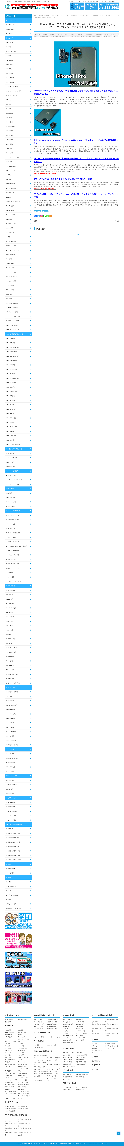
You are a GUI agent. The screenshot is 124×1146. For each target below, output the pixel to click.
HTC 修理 (9, 643)
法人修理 (8, 882)
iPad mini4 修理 (10, 466)
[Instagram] (41, 216)
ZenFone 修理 (10, 612)
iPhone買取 (9, 42)
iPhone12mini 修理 (11, 369)
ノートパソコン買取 (12, 86)
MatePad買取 (10, 206)
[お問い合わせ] (91, 6)
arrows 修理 (9, 621)
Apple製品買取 (10, 82)
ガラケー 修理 (10, 678)
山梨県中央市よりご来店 (13, 855)
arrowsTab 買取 (10, 192)
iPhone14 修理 (10, 343)
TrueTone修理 (10, 577)
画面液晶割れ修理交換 (12, 519)
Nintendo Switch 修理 (12, 758)
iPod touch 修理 (10, 497)
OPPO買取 (9, 148)
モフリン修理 (10, 771)
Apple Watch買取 (11, 51)
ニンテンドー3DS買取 (12, 250)
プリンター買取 (10, 285)
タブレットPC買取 (11, 95)
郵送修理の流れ (10, 29)
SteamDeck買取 (10, 263)
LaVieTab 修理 (10, 727)
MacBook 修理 (80, 1089)
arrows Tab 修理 (11, 714)
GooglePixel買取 (11, 126)
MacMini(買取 (9, 1034)
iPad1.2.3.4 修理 (38, 1026)
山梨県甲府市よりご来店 (13, 833)
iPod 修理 (9, 493)
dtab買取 (8, 197)
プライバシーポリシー (12, 904)
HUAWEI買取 (10, 135)
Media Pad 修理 (67, 1057)
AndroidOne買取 (11, 166)
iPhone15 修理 (10, 338)
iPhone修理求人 (10, 873)
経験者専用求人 (10, 868)
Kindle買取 (9, 219)
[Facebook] (35, 216)
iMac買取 (9, 69)
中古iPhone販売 (10, 802)
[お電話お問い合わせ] (109, 6)
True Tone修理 (38, 1080)
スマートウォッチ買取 (12, 157)
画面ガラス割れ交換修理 (13, 515)
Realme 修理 (10, 656)
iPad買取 (8, 47)
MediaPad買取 (10, 210)
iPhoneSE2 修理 (11, 374)
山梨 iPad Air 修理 (52, 1022)
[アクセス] (77, 6)
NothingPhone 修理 (12, 674)
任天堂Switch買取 (11, 241)
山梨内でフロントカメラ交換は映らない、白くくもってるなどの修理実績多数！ (81, 36)
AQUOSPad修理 (11, 731)
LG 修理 (8, 634)
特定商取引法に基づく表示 (14, 908)
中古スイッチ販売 (11, 820)
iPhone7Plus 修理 (11, 418)
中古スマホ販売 (10, 806)
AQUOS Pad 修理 (81, 1062)
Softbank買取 (10, 232)
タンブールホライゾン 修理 (14, 480)
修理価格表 (9, 33)
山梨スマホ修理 (10, 590)
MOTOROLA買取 (11, 170)
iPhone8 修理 (10, 413)
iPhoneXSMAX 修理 (12, 391)
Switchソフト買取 (11, 245)
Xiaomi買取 (9, 153)
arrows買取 (9, 144)
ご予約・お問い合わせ (12, 895)
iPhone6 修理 (10, 440)
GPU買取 (9, 104)
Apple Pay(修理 (51, 1076)
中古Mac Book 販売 (11, 811)
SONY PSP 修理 (80, 1077)
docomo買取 (9, 228)
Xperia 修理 (9, 594)
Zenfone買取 (10, 139)
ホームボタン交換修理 (12, 555)
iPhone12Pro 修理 (11, 360)
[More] (50, 216)
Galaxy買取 (9, 122)
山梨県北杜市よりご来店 (13, 851)
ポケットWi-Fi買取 (11, 281)
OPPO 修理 (9, 625)
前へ (37, 221)
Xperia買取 (9, 117)
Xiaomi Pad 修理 (11, 740)
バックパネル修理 (11, 559)
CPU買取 (8, 100)
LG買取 (8, 175)
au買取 (8, 237)
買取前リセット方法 (24, 1093)
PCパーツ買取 (10, 290)
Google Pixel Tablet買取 (13, 201)
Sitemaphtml (101, 1143)
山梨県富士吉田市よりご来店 (14, 859)
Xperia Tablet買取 (11, 188)
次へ (116, 221)
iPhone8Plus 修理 (11, 409)
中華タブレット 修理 (12, 745)
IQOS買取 (9, 294)
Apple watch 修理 (11, 475)
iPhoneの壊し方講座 (12, 325)
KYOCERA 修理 (10, 639)
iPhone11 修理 (10, 387)
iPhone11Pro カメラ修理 (54, 34)
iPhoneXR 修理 (10, 400)
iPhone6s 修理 (10, 431)
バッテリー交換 (10, 524)
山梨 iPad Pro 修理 (52, 1019)
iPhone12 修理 (10, 365)
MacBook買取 (10, 64)
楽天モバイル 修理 (11, 647)
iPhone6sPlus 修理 (11, 427)
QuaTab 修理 (10, 700)
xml (106, 1143)
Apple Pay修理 (10, 506)
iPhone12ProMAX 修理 (12, 356)
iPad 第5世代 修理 (52, 1024)
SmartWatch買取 (23, 1073)
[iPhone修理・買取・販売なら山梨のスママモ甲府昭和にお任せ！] (32, 6)
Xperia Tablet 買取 (10, 1064)
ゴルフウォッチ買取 (12, 312)
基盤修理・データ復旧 (12, 568)
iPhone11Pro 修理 (11, 382)
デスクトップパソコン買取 (14, 91)
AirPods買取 (9, 60)
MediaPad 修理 (10, 709)
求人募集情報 (96, 1061)
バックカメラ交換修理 (12, 541)
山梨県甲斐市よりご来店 (13, 837)
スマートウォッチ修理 (12, 484)
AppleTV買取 (10, 78)
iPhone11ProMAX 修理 (12, 378)
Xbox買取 (9, 259)
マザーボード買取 (11, 272)
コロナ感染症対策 (11, 886)
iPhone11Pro (44, 34)
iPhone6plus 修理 (11, 435)
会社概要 (8, 899)
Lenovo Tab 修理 (68, 1059)
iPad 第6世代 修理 (39, 1024)
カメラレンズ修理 (11, 537)
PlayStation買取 (10, 254)
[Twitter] (38, 216)
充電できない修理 (11, 528)
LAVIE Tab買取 (10, 184)
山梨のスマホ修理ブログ (13, 683)
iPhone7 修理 (10, 422)
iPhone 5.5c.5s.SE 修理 (13, 444)
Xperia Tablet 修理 (11, 705)
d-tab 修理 (9, 696)
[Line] (44, 216)
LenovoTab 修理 (11, 718)
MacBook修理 (10, 793)
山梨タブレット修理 (12, 692)
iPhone (38, 34)
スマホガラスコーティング (14, 581)
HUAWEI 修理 (10, 603)
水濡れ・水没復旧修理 (12, 563)
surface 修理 (9, 789)
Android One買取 (23, 1057)
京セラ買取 (9, 161)
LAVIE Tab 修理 (67, 1062)
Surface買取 (9, 113)
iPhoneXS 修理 (10, 396)
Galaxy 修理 (9, 599)
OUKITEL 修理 (10, 670)
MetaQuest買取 (10, 267)
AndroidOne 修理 (11, 652)
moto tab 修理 (10, 736)
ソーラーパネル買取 (12, 307)
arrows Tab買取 (22, 1064)
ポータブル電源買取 (12, 303)
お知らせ (62, 34)
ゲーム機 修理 (10, 753)
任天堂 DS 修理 (67, 1077)
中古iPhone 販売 (9, 1106)
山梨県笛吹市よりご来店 (13, 842)
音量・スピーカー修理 (12, 550)
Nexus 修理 (9, 661)
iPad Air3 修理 (10, 462)
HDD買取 (9, 108)
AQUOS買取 (9, 131)
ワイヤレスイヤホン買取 (13, 316)
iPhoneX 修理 (10, 404)
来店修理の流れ (10, 25)
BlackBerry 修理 (10, 665)
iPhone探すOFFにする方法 (14, 329)
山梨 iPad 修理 (38, 1019)
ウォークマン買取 (11, 223)
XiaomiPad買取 (10, 214)
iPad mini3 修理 (38, 1028)
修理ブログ (68, 34)
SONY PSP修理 (10, 767)
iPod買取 (8, 55)
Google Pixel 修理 (11, 608)
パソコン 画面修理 (11, 784)
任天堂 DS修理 (10, 762)
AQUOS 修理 (10, 616)
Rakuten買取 (21, 1062)
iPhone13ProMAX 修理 (12, 347)
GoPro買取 (9, 298)
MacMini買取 (10, 73)
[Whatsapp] (47, 216)
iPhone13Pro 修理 (11, 351)
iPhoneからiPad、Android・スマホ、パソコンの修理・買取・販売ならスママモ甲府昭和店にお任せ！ (94, 1)
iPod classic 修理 (11, 502)
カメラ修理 (45, 211)
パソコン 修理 (10, 780)
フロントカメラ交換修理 (13, 533)
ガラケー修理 (80, 1040)
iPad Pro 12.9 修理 (11, 457)
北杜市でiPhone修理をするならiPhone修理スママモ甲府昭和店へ (87, 34)
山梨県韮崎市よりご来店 (13, 846)
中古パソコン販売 (11, 815)
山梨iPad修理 (10, 453)
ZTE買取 (8, 179)
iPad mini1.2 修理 (52, 1028)
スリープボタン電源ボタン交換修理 (16, 546)
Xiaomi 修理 (9, 630)
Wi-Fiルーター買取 (11, 276)
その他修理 (9, 572)
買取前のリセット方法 (12, 321)
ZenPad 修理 (10, 723)
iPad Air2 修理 (38, 1022)
